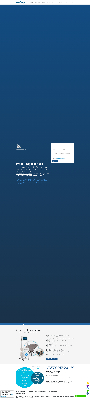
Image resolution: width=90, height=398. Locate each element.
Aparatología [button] (37, 2)
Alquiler (43, 2)
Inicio (17, 324)
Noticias (60, 2)
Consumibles (54, 2)
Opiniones (48, 2)
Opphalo (32, 2)
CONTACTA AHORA (51, 358)
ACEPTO (3, 396)
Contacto (71, 2)
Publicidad (66, 2)
